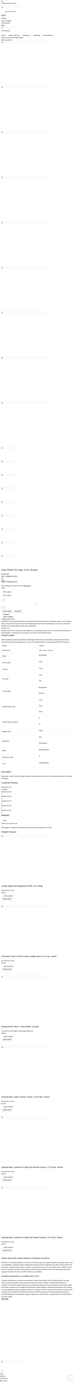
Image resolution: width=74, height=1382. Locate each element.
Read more (27, 586)
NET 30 (3, 1316)
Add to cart (7, 611)
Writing (3, 1339)
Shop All (3, 1348)
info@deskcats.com (7, 1356)
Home (3, 37)
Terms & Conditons (6, 1319)
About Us (4, 1310)
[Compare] (3, 1254)
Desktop (3, 1333)
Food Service (10, 37)
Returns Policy (5, 1325)
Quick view (8, 1254)
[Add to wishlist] (3, 1234)
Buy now (18, 611)
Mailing (3, 1345)
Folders (3, 1342)
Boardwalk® (5, 574)
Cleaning (3, 1336)
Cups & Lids (19, 37)
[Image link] (10, 1362)
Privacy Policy (5, 1322)
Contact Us (4, 1313)
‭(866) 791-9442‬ (5, 1359)
